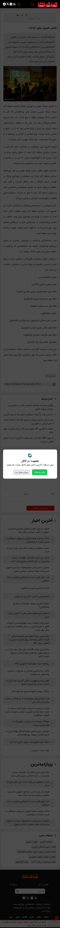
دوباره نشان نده (21, 472)
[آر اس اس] (14, 4)
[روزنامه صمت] (47, 4)
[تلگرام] (4, 4)
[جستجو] (19, 4)
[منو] (32, 4)
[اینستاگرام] (11, 4)
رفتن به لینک (39, 472)
